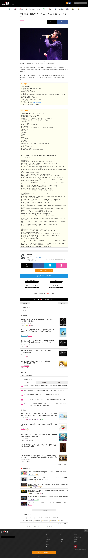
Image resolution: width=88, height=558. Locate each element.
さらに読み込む (44, 510)
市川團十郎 (47, 518)
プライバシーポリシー (78, 542)
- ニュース (61, 536)
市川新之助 (55, 518)
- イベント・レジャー (49, 537)
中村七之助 (31, 518)
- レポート (61, 539)
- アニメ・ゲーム (48, 541)
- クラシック (47, 539)
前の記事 (25, 303)
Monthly (60, 382)
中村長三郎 (53, 520)
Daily (28, 382)
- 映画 (46, 546)
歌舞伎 (24, 518)
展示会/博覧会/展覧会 (27, 520)
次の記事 (63, 303)
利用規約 (75, 541)
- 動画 (60, 534)
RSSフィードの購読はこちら (44, 270)
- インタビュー (62, 537)
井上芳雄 (61, 520)
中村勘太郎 (37, 520)
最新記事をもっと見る (62, 464)
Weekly (44, 382)
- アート (46, 542)
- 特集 (60, 542)
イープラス (22, 526)
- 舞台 (46, 536)
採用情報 (75, 539)
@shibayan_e (38, 257)
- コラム (60, 541)
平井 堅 (24, 311)
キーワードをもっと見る (61, 523)
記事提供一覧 (76, 536)
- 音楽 (46, 534)
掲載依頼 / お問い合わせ (78, 537)
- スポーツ (47, 544)
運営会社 (75, 534)
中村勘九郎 (39, 518)
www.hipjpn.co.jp (37, 102)
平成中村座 (45, 520)
